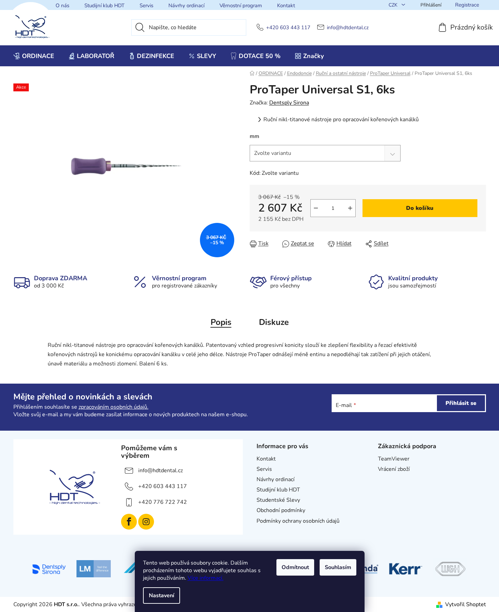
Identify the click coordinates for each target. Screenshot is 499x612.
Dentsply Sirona (289, 102)
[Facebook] (129, 522)
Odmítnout (295, 567)
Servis (146, 5)
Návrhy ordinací (186, 5)
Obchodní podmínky (281, 510)
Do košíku (419, 208)
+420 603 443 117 (288, 27)
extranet (388, 479)
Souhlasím (338, 567)
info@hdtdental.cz (348, 27)
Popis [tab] (221, 322)
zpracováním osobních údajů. (113, 407)
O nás (62, 5)
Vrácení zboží (394, 469)
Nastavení (161, 595)
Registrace (467, 4)
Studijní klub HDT (104, 5)
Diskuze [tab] (274, 322)
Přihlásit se (460, 403)
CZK (394, 5)
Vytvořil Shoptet (465, 604)
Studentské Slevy (278, 500)
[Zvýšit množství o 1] (350, 208)
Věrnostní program (240, 5)
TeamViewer (393, 459)
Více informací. (206, 578)
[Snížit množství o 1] (316, 208)
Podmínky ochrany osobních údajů (298, 521)
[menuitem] (34, 56)
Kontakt (286, 5)
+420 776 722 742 (162, 502)
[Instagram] (146, 522)
